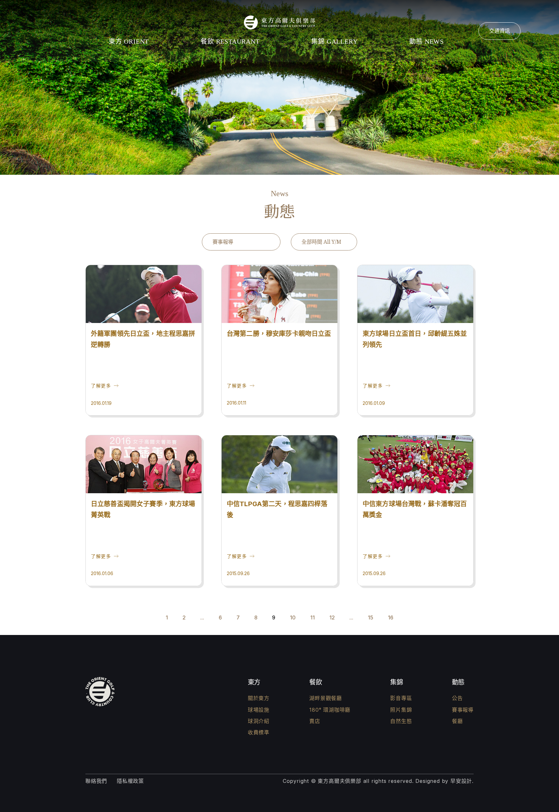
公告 (457, 698)
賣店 (314, 721)
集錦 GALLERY (334, 41)
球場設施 (258, 709)
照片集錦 (401, 709)
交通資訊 (499, 31)
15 (370, 617)
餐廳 (457, 721)
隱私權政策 (130, 781)
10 (293, 617)
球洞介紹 (258, 721)
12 (332, 617)
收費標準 (258, 732)
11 (312, 617)
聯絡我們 (96, 781)
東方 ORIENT (129, 41)
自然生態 (401, 721)
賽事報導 (463, 709)
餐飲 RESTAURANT (230, 41)
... (202, 617)
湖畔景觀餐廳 (325, 698)
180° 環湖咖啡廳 (329, 709)
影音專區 (401, 698)
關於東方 (258, 698)
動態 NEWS (426, 41)
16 (390, 617)
